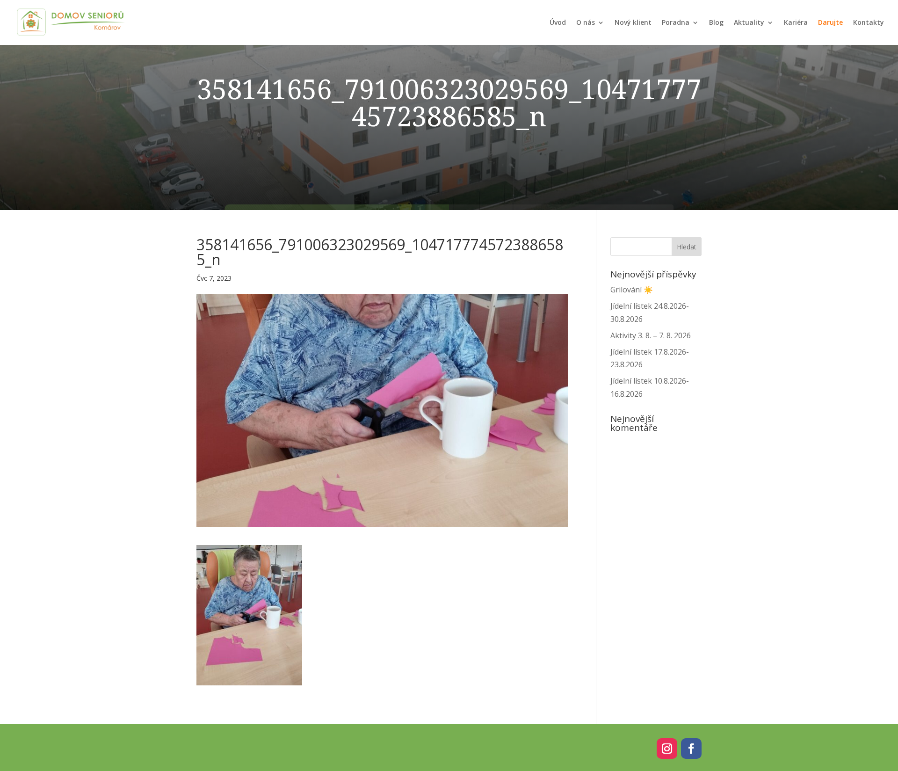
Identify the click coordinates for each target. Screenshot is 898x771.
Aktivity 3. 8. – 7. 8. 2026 (650, 335)
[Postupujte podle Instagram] (667, 748)
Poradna (675, 22)
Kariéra (796, 22)
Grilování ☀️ (631, 289)
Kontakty (868, 22)
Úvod (558, 22)
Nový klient (633, 22)
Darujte (830, 22)
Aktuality (749, 22)
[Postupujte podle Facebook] (691, 748)
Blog (716, 22)
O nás (585, 22)
